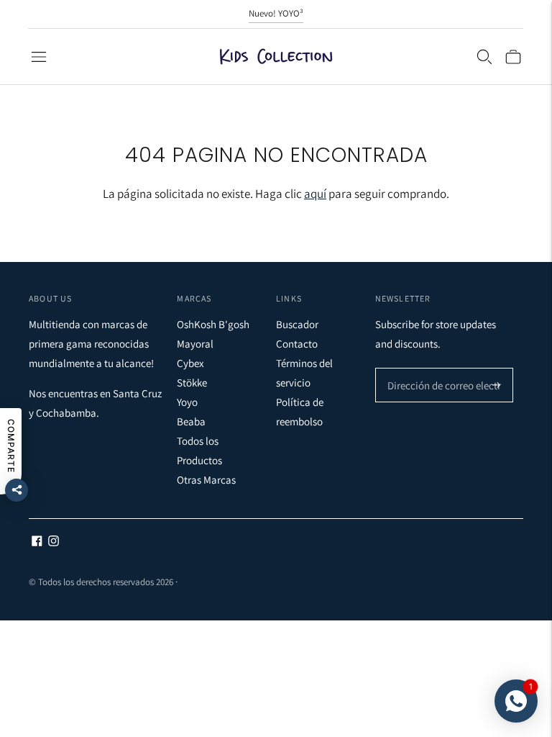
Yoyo (187, 402)
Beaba (191, 421)
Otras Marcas (206, 480)
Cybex (190, 363)
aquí (315, 194)
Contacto (297, 344)
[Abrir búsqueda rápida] (484, 57)
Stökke (192, 382)
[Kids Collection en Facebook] (37, 542)
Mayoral (195, 344)
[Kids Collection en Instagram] (53, 542)
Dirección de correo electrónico (449, 369)
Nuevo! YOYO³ (276, 13)
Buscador (297, 324)
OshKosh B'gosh (213, 324)
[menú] (39, 57)
